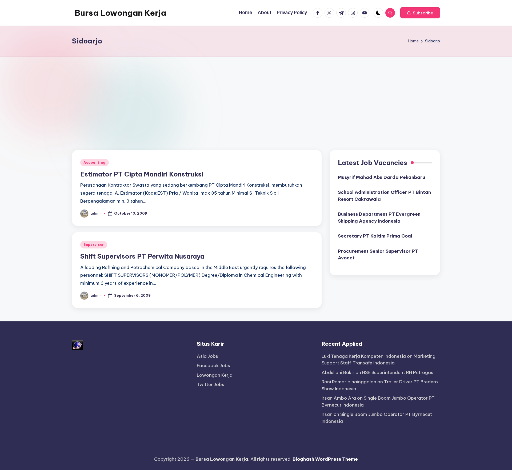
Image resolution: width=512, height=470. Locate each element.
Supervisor (93, 245)
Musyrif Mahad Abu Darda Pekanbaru (381, 177)
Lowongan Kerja (215, 375)
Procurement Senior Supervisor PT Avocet (378, 254)
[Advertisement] (256, 96)
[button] (420, 12)
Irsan (327, 414)
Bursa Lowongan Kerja (120, 13)
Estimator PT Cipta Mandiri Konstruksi (141, 174)
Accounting (94, 162)
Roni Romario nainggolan (349, 382)
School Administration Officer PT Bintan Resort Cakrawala (384, 195)
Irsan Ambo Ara (339, 398)
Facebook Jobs (213, 365)
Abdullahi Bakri (338, 372)
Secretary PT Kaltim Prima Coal (375, 236)
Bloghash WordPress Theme (325, 459)
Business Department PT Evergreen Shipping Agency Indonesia (379, 217)
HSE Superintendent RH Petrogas (397, 372)
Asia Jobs (207, 356)
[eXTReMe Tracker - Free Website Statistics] (77, 345)
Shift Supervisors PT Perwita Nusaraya (142, 256)
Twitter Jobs (210, 384)
